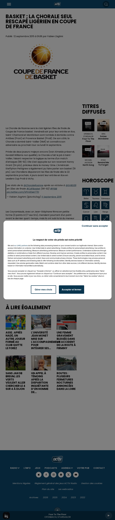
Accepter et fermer (71, 289)
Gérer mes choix (43, 289)
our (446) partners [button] (21, 245)
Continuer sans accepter (95, 225)
